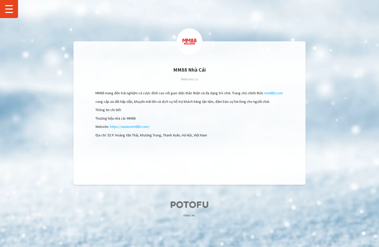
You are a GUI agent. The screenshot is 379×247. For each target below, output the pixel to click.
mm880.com (273, 92)
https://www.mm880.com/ (130, 126)
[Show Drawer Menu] (9, 9)
